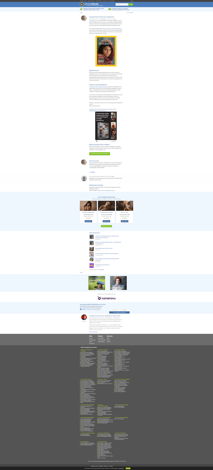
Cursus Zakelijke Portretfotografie (87, 428)
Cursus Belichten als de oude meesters (105, 421)
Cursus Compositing (85, 394)
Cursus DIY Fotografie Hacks (103, 377)
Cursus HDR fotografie (102, 363)
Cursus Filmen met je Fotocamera (121, 434)
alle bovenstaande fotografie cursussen (105, 461)
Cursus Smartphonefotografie (103, 368)
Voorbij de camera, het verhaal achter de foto (99, 86)
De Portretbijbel (101, 338)
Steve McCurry (92, 20)
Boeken (90, 341)
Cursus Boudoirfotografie (85, 420)
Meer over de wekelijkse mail (85, 307)
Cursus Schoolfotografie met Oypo (104, 436)
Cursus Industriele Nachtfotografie (104, 376)
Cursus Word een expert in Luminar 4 (105, 383)
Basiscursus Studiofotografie (103, 420)
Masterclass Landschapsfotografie (104, 407)
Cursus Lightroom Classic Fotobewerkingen (120, 361)
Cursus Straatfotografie (102, 356)
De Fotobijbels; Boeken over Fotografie (119, 8)
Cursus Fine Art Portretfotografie (87, 430)
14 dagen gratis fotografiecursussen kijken (100, 153)
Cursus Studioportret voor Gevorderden (105, 419)
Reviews (90, 338)
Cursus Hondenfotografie (120, 407)
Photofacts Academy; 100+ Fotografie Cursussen (93, 8)
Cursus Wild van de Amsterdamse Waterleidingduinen (87, 413)
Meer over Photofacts (93, 331)
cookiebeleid (121, 468)
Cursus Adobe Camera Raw (86, 385)
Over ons (109, 336)
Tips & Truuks (91, 343)
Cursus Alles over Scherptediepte (87, 353)
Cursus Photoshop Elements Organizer (88, 393)
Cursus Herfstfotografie (85, 409)
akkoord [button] (128, 468)
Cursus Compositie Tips (102, 374)
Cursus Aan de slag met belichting (87, 354)
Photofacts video (92, 339)
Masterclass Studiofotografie (103, 418)
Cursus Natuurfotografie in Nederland (88, 411)
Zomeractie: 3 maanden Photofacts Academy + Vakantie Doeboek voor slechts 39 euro (108, 243)
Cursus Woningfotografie (85, 435)
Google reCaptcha (97, 309)
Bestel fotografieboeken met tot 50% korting (103, 248)
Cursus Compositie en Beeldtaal (87, 361)
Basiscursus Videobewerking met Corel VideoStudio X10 (121, 439)
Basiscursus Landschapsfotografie (104, 408)
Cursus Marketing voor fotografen (104, 434)
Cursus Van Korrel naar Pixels (104, 369)
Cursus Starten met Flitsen (86, 419)
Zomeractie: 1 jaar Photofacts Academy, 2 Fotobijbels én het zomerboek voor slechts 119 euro (107, 237)
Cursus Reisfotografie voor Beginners (105, 352)
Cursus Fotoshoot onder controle (87, 423)
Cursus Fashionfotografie (103, 422)
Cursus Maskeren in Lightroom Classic (122, 353)
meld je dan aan (101, 190)
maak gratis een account (110, 190)
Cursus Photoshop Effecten (86, 400)
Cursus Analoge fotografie (120, 388)
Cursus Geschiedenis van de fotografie (88, 358)
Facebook (84, 309)
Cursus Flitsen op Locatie (86, 422)
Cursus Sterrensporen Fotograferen (105, 411)
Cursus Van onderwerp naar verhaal (122, 382)
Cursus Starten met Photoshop (87, 380)
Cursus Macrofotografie (85, 410)
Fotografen (131, 12)
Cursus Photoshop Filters (86, 395)
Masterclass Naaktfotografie (88, 212)
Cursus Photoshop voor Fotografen (87, 382)
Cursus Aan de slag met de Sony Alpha (105, 371)
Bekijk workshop (88, 221)
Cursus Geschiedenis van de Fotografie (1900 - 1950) (86, 360)
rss (108, 466)
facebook (105, 466)
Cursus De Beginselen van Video (121, 435)
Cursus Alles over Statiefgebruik (87, 364)
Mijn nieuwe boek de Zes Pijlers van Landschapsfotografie (106, 253)
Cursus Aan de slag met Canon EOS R (105, 375)
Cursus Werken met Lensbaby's (121, 384)
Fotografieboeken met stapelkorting (102, 264)
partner (111, 466)
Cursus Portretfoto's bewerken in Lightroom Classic (121, 356)
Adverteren (109, 341)
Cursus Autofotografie (85, 434)
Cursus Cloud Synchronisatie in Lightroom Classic (121, 369)
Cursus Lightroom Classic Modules (122, 354)
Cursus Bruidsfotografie (119, 418)
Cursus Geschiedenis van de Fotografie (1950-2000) (86, 366)
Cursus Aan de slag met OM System (105, 373)
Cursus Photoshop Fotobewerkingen (88, 397)
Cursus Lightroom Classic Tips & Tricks (122, 359)
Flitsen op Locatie (124, 212)
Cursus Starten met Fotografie (86, 352)
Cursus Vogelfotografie (119, 406)
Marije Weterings (92, 162)
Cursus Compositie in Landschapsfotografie (102, 413)
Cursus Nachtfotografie (102, 365)
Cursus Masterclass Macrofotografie (88, 408)
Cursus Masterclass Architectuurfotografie (102, 359)
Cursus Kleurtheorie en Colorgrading (88, 383)
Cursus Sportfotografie (102, 357)
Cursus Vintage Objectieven (120, 391)
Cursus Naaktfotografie (85, 427)
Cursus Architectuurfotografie (103, 353)
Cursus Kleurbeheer (102, 360)
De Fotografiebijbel (101, 341)
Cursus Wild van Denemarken (86, 414)
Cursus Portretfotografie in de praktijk (88, 421)
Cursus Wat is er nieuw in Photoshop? (88, 399)
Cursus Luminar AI (101, 382)
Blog (90, 336)
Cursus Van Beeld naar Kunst (120, 381)
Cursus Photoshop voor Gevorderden (88, 384)
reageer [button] (112, 176)
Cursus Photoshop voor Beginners (87, 381)
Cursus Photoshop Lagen (86, 386)
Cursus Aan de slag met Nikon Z (104, 372)
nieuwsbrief (101, 466)
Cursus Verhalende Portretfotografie (88, 424)
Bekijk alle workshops (106, 226)
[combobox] (122, 4)
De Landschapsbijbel (102, 339)
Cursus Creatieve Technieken (120, 380)
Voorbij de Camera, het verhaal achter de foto (111, 28)
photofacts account (94, 466)
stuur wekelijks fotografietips (119, 312)
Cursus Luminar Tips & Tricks (103, 381)
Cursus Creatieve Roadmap (120, 383)
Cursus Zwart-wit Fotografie (120, 387)
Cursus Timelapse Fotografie (103, 370)
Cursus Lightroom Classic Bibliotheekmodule (120, 365)
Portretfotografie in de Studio (106, 212)
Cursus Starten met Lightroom (120, 351)
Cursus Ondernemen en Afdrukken (104, 435)
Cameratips (83, 357)
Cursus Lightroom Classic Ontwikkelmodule (120, 358)
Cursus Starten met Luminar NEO (104, 380)
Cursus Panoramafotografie (103, 364)
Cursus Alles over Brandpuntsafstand (88, 363)
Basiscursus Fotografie (85, 362)
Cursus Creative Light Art (120, 390)
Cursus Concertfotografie (102, 351)
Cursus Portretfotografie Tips (86, 418)
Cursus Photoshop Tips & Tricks (87, 396)
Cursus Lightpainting (119, 389)
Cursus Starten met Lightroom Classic (122, 352)
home (82, 12)
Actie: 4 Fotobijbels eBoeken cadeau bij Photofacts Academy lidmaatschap (107, 259)
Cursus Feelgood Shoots (85, 429)
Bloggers (108, 339)
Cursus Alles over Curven (86, 398)
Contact (108, 338)
